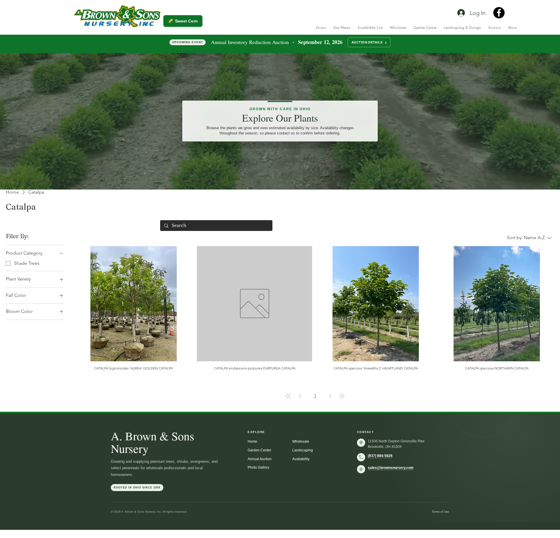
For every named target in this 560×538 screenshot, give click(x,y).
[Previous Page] (299, 396)
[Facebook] (499, 12)
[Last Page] (341, 396)
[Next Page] (330, 396)
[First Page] (288, 396)
